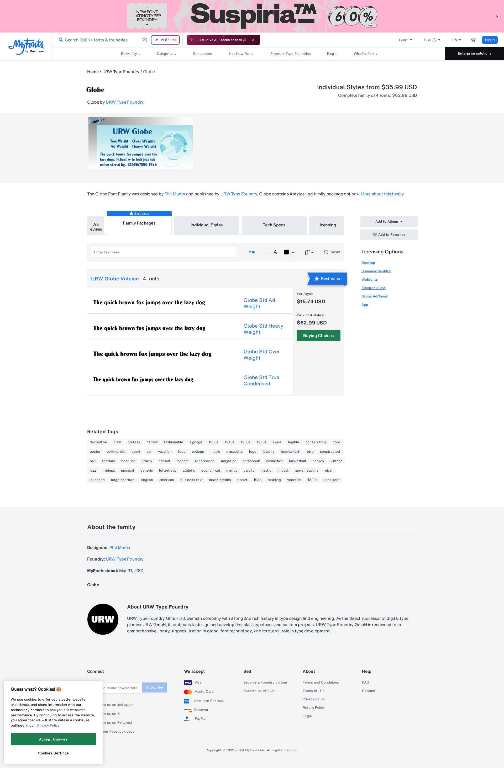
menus (231, 470)
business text (191, 480)
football (108, 461)
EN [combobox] (454, 40)
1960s (261, 442)
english (147, 480)
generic (146, 470)
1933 (257, 480)
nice (328, 470)
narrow (152, 442)
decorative (98, 442)
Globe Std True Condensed (261, 380)
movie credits (220, 480)
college (198, 452)
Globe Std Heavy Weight (263, 329)
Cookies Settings (53, 753)
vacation (165, 452)
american (166, 480)
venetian (294, 480)
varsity (249, 470)
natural (164, 461)
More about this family (382, 194)
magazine (229, 461)
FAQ (365, 682)
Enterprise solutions (474, 53)
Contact (368, 691)
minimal (108, 470)
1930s (213, 442)
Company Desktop (376, 271)
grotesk (134, 442)
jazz (93, 470)
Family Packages (139, 223)
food (182, 452)
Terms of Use (314, 691)
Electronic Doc (373, 287)
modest (182, 461)
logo (252, 452)
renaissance (205, 461)
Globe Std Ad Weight (259, 303)
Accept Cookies (53, 739)
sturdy (147, 461)
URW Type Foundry (120, 71)
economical (210, 470)
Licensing (326, 225)
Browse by (129, 54)
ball (93, 461)
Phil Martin (175, 194)
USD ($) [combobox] (430, 40)
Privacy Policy (314, 699)
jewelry (269, 452)
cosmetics (274, 461)
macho (266, 470)
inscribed (97, 480)
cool (336, 442)
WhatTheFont (364, 54)
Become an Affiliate (259, 691)
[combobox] (117, 40)
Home (93, 71)
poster (95, 452)
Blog (330, 54)
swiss (277, 442)
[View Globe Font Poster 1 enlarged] (140, 143)
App (364, 304)
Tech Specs (274, 225)
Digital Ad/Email (374, 296)
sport (136, 452)
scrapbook (251, 461)
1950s (245, 442)
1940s (229, 442)
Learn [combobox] (403, 40)
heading (274, 480)
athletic (189, 470)
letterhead (167, 470)
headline (128, 461)
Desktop (368, 262)
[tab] (95, 225)
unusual (127, 470)
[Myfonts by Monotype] (26, 46)
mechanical (290, 452)
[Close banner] (253, 39)
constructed (330, 452)
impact (283, 470)
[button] (497, 16)
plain (117, 442)
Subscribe (154, 687)
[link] (60, 40)
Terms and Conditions (321, 682)
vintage (336, 461)
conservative (316, 442)
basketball (297, 461)
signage (196, 442)
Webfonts (369, 279)
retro (310, 452)
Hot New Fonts (241, 53)
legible (293, 442)
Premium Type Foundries (290, 53)
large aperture (123, 480)
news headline (307, 470)
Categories (165, 54)
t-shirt (242, 480)
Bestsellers (202, 53)
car (149, 452)
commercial (116, 452)
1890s (312, 480)
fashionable (173, 442)
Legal (307, 716)
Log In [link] (490, 40)
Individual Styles (207, 225)
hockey (318, 461)
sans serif (332, 480)
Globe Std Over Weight (262, 354)
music (215, 452)
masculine (234, 452)
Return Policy (314, 708)
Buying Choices (318, 335)
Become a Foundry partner (265, 682)
